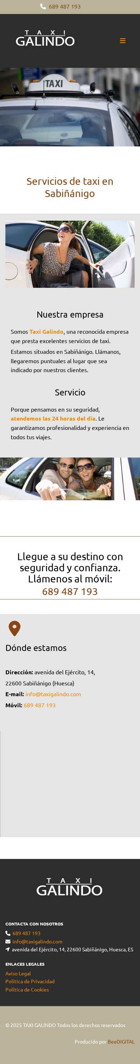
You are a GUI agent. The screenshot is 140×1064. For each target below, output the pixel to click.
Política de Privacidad (30, 981)
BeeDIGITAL (121, 1041)
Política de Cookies (27, 989)
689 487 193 (65, 6)
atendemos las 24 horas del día (53, 418)
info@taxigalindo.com (53, 693)
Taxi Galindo (46, 331)
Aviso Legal (18, 973)
